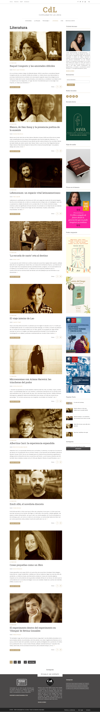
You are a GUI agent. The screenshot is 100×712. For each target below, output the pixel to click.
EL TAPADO (86, 683)
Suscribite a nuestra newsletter (19, 695)
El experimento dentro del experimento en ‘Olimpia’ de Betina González (33, 629)
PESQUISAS (82, 688)
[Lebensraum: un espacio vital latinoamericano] (36, 173)
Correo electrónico (71, 79)
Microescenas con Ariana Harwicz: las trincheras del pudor (30, 381)
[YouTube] (85, 1)
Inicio (11, 1)
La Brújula (37, 20)
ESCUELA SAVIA (70, 20)
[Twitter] (80, 1)
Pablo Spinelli (16, 196)
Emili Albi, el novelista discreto (27, 504)
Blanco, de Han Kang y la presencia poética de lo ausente (35, 128)
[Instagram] (83, 1)
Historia (16, 1)
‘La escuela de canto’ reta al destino (29, 255)
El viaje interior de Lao (22, 318)
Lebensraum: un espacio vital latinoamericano (35, 192)
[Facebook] (78, 1)
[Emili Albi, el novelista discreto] (36, 484)
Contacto (26, 1)
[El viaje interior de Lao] (36, 298)
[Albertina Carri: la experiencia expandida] (36, 423)
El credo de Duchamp (79, 402)
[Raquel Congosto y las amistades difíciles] (36, 46)
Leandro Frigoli (17, 322)
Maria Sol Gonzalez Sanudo (20, 447)
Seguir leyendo (70, 70)
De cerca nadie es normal (76, 683)
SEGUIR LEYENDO (14, 87)
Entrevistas (28, 20)
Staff (21, 1)
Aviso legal (80, 710)
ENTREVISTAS (69, 686)
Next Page (31, 662)
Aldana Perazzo (17, 634)
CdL (50, 9)
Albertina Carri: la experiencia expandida (32, 443)
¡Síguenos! (78, 448)
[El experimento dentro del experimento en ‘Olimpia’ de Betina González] (36, 608)
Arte (62, 20)
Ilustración (84, 686)
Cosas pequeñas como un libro (26, 564)
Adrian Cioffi (16, 259)
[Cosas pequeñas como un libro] (36, 545)
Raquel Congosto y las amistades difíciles (32, 65)
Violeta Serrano (17, 508)
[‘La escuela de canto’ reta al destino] (36, 236)
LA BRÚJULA (69, 688)
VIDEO (87, 688)
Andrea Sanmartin (17, 386)
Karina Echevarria (17, 568)
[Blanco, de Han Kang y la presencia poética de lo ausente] (36, 108)
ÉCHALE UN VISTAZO (50, 674)
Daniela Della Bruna (18, 133)
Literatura (55, 20)
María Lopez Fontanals (19, 69)
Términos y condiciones (69, 710)
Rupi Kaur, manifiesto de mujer (81, 432)
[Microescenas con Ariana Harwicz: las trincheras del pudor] (36, 359)
